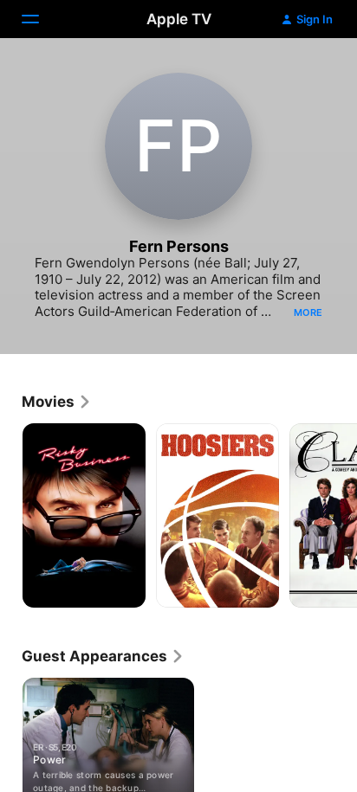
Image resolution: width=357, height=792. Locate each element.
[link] (57, 401)
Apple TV (178, 19)
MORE (308, 312)
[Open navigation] (41, 19)
